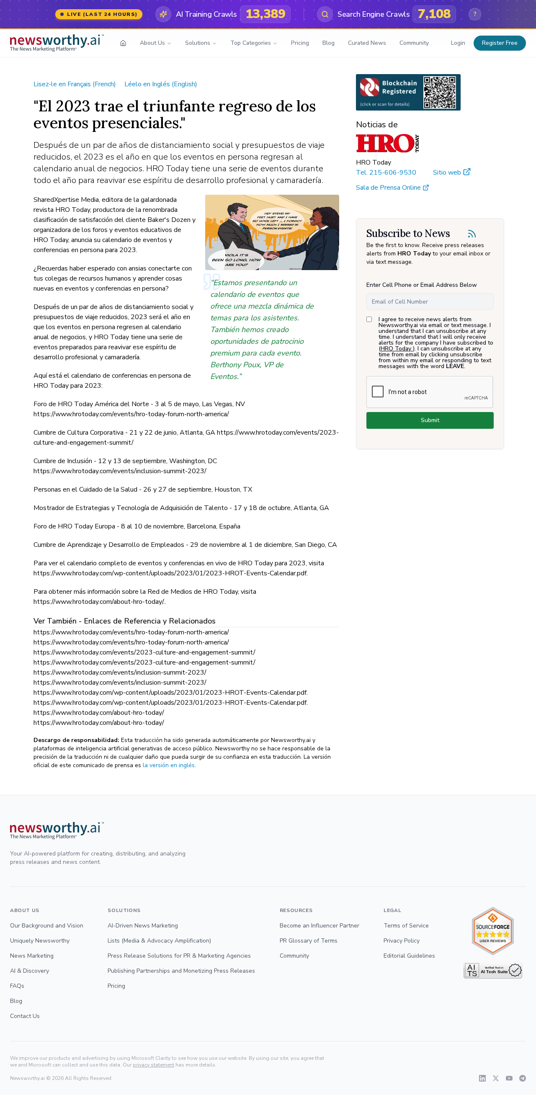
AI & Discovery (29, 971)
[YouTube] (509, 1078)
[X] (495, 1078)
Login (458, 43)
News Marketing (32, 956)
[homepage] (123, 43)
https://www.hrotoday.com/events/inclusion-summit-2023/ (120, 672)
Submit (430, 420)
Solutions (197, 43)
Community (414, 43)
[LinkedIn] (482, 1078)
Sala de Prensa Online (388, 187)
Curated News (367, 43)
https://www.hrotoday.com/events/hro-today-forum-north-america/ (131, 632)
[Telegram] (522, 1078)
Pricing (300, 43)
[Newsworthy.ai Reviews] (493, 931)
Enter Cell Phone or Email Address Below (421, 285)
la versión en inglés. (169, 765)
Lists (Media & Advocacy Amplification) (159, 941)
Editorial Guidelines (409, 956)
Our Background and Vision (46, 926)
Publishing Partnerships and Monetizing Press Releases (181, 971)
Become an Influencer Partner (319, 926)
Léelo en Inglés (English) (160, 84)
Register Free (500, 43)
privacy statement (153, 1065)
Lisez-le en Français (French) (75, 84)
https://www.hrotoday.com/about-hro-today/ (99, 712)
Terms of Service (406, 926)
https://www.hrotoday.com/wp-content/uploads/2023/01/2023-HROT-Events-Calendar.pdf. (171, 692)
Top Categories (250, 43)
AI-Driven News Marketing (143, 926)
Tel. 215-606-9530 (386, 172)
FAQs (17, 986)
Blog (328, 43)
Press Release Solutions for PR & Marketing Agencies (179, 956)
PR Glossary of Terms (309, 941)
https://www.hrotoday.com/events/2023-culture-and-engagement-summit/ (144, 652)
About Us (152, 43)
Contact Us (25, 1016)
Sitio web (447, 172)
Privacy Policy (402, 941)
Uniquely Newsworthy (40, 941)
